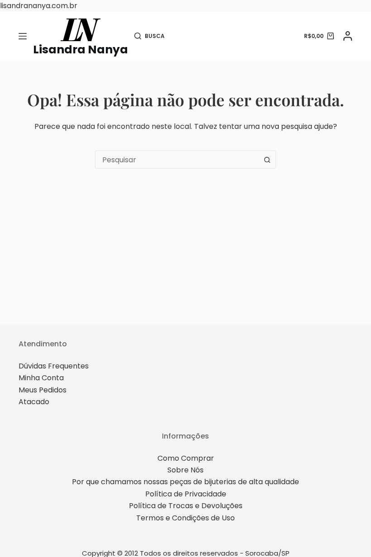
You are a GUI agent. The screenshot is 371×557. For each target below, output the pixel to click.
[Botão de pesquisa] (267, 159)
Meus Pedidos (43, 390)
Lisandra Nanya (80, 49)
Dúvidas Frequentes (54, 366)
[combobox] (176, 160)
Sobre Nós (185, 470)
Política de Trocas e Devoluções (186, 505)
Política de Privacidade (185, 494)
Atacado (34, 402)
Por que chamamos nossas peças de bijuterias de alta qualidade (185, 482)
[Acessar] (347, 36)
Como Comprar (185, 458)
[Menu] (23, 36)
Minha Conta (41, 378)
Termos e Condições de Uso (185, 518)
